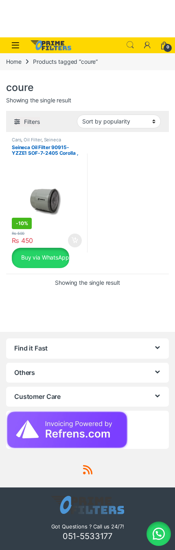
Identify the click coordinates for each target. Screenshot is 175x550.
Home (13, 61)
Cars (16, 140)
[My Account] (147, 45)
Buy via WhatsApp (44, 257)
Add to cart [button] (75, 240)
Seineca (52, 140)
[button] (159, 534)
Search (130, 45)
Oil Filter (33, 140)
